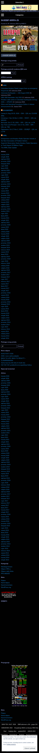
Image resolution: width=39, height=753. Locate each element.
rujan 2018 (4, 261)
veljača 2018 (5, 268)
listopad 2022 (5, 197)
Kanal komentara (6, 585)
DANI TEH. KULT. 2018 (9, 724)
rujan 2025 (4, 166)
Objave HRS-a (6, 569)
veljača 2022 (5, 204)
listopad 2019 (5, 247)
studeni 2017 (5, 274)
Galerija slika (12, 731)
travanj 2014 (5, 336)
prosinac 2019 (5, 243)
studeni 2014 (5, 324)
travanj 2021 (5, 218)
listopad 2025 (5, 163)
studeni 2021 (5, 211)
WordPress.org (6, 587)
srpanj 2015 (5, 309)
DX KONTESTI (8, 110)
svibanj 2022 (5, 200)
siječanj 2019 (5, 256)
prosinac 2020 (5, 225)
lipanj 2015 (4, 311)
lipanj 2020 (4, 229)
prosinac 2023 (5, 184)
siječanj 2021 (5, 222)
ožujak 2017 (5, 290)
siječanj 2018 (5, 270)
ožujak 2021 (5, 220)
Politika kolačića (11, 744)
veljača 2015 (5, 318)
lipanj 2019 (4, 254)
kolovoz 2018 (5, 263)
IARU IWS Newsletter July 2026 (11, 97)
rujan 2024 (4, 175)
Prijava (3, 580)
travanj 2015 (5, 313)
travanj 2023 (5, 193)
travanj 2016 (5, 299)
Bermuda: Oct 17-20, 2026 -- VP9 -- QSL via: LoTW (18, 122)
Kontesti (21, 734)
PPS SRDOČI (5, 573)
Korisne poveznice (31, 734)
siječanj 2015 (5, 320)
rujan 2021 (4, 213)
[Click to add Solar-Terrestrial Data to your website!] (19, 706)
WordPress (15, 751)
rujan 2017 (4, 279)
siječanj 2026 (5, 159)
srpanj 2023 (5, 191)
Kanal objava (5, 582)
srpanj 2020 (5, 227)
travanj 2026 (5, 154)
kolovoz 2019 (5, 250)
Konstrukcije (13, 734)
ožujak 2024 (5, 179)
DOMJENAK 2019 (6, 728)
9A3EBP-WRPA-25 (10, 20)
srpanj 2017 (5, 284)
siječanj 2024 (5, 182)
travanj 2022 (5, 202)
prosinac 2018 (5, 259)
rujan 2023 (4, 188)
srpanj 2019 (5, 252)
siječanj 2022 (5, 206)
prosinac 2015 (5, 302)
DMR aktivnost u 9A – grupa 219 (27, 724)
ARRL (5, 135)
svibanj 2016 (5, 297)
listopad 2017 (5, 277)
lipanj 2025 (4, 168)
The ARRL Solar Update (9, 147)
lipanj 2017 (4, 286)
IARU (4, 85)
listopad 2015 (5, 304)
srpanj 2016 (5, 295)
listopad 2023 (5, 186)
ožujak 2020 (5, 236)
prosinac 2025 (5, 161)
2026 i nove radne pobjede (10, 356)
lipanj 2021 (4, 216)
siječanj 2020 (5, 240)
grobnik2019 (22, 731)
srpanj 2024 (5, 177)
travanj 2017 (5, 288)
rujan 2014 (4, 327)
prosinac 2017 (5, 272)
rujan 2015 (4, 306)
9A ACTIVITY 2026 (7, 353)
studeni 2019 (5, 245)
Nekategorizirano (6, 567)
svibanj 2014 (5, 333)
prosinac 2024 (5, 173)
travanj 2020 (5, 234)
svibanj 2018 (5, 265)
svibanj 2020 (5, 231)
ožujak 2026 (5, 157)
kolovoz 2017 (5, 281)
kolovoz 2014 (5, 329)
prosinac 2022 (5, 195)
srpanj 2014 (5, 331)
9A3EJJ (23, 23)
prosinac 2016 (5, 293)
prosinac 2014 (5, 322)
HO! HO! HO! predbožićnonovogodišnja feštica (16, 365)
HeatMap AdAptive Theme (26, 751)
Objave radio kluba (7, 571)
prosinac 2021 (5, 209)
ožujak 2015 (5, 315)
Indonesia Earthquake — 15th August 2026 (15, 93)
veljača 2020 (5, 238)
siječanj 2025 (5, 170)
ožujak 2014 (5, 338)
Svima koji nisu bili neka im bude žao (13, 363)
